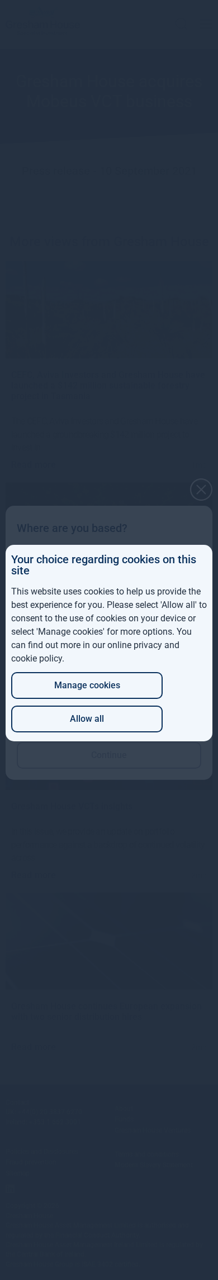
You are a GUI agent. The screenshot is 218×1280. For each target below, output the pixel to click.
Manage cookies (87, 685)
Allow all (87, 718)
